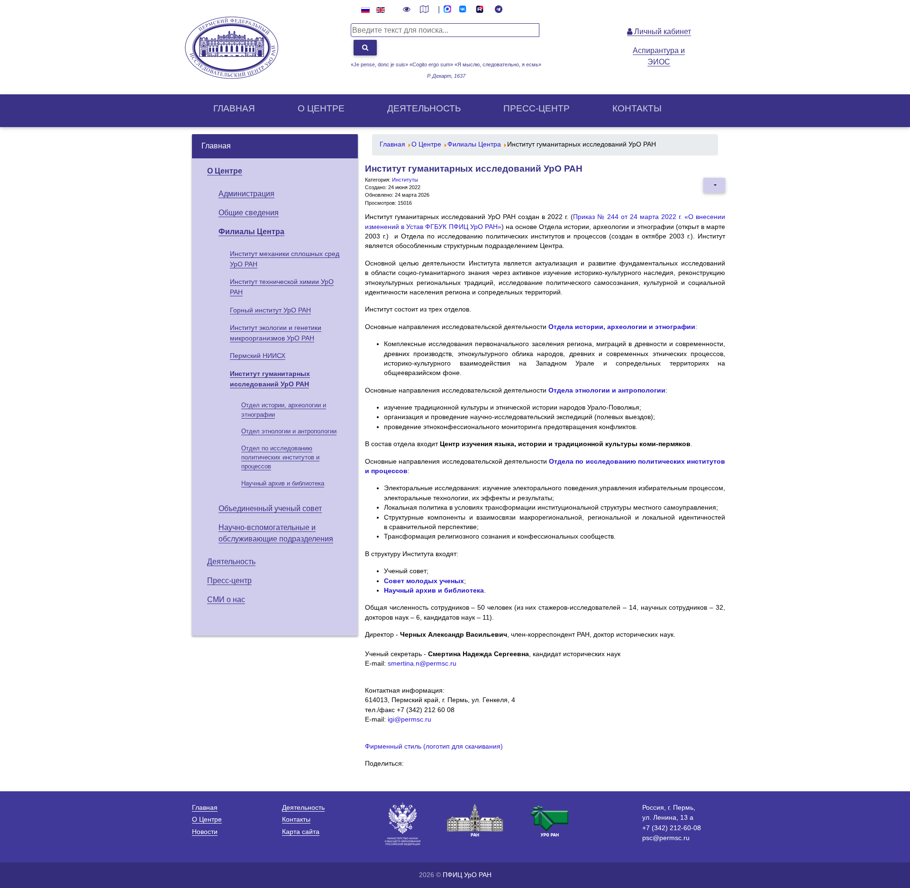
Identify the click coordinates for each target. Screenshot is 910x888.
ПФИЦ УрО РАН (467, 875)
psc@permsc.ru (666, 838)
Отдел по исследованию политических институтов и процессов (280, 457)
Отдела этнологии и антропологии (606, 390)
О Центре (224, 171)
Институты (405, 180)
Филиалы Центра (251, 232)
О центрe (321, 108)
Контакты (637, 108)
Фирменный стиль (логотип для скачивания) (434, 746)
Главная (234, 108)
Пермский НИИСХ (257, 355)
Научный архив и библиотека (282, 483)
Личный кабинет (661, 31)
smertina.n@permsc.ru (422, 663)
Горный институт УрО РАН (270, 310)
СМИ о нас (226, 599)
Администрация (246, 194)
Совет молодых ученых (424, 581)
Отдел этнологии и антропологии (289, 431)
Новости (205, 831)
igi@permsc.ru (409, 719)
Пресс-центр (536, 108)
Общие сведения (248, 213)
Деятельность (424, 108)
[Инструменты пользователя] (714, 185)
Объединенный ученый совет (270, 508)
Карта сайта (300, 831)
